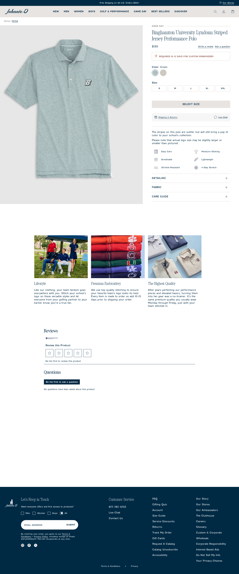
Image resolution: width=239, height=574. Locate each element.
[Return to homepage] (16, 11)
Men (66, 11)
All (66, 513)
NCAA (15, 21)
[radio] (155, 73)
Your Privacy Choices (209, 560)
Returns (157, 526)
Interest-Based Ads (207, 549)
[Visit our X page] (35, 545)
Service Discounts (163, 521)
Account (157, 510)
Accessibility (159, 555)
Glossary (201, 526)
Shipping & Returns (167, 117)
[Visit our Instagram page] (22, 545)
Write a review (205, 46)
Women (79, 11)
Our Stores (228, 3)
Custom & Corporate (209, 532)
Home (7, 21)
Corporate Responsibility (211, 543)
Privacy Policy (41, 536)
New (56, 11)
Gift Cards (158, 538)
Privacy (134, 566)
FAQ (154, 498)
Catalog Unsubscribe (165, 549)
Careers (201, 521)
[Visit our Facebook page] (29, 545)
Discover (180, 11)
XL (207, 88)
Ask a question (222, 46)
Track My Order (162, 532)
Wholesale (202, 538)
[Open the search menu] (215, 11)
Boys (91, 11)
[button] (49, 353)
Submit (70, 525)
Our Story (202, 498)
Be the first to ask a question (62, 382)
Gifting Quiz (159, 504)
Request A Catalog (163, 543)
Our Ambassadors (207, 510)
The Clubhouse (205, 515)
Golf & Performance (114, 11)
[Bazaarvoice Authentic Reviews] (52, 338)
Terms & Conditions (110, 566)
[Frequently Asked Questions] (119, 3)
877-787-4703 (117, 506)
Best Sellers (160, 11)
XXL (223, 88)
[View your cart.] (231, 11)
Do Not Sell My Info (208, 555)
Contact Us (116, 518)
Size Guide (158, 515)
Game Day (140, 11)
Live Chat (223, 117)
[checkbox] (22, 513)
